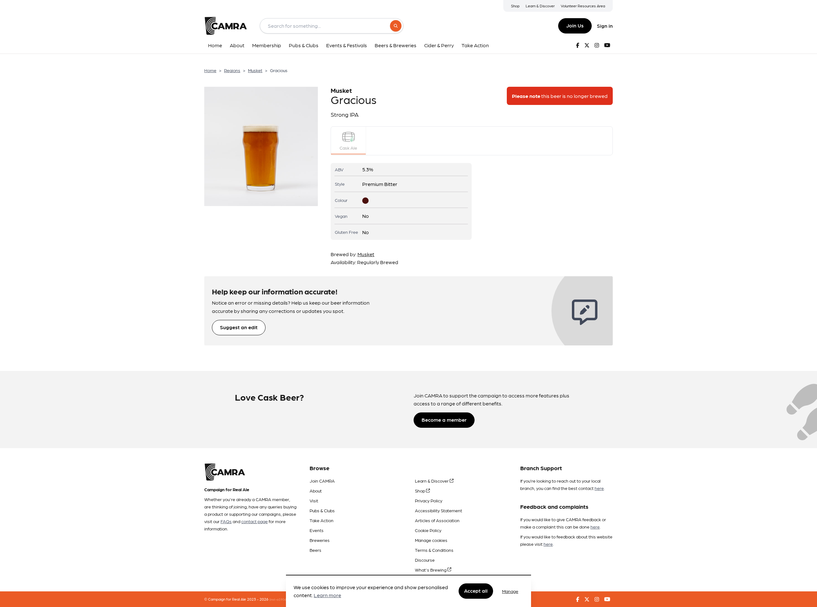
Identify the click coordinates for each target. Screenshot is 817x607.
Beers (315, 549)
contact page (254, 521)
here (599, 488)
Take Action (322, 520)
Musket (255, 70)
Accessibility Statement (438, 510)
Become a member (444, 420)
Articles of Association (437, 520)
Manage (510, 591)
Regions (232, 70)
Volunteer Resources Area (583, 6)
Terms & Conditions (434, 549)
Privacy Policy (428, 500)
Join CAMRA (322, 480)
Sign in (605, 26)
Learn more (327, 595)
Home (210, 70)
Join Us (575, 25)
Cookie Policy (428, 530)
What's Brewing (431, 569)
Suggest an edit (239, 327)
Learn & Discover (540, 6)
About (316, 490)
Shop (515, 6)
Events (317, 530)
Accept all (476, 591)
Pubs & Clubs (322, 510)
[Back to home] (225, 26)
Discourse (425, 559)
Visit (314, 500)
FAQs (226, 521)
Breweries (320, 540)
